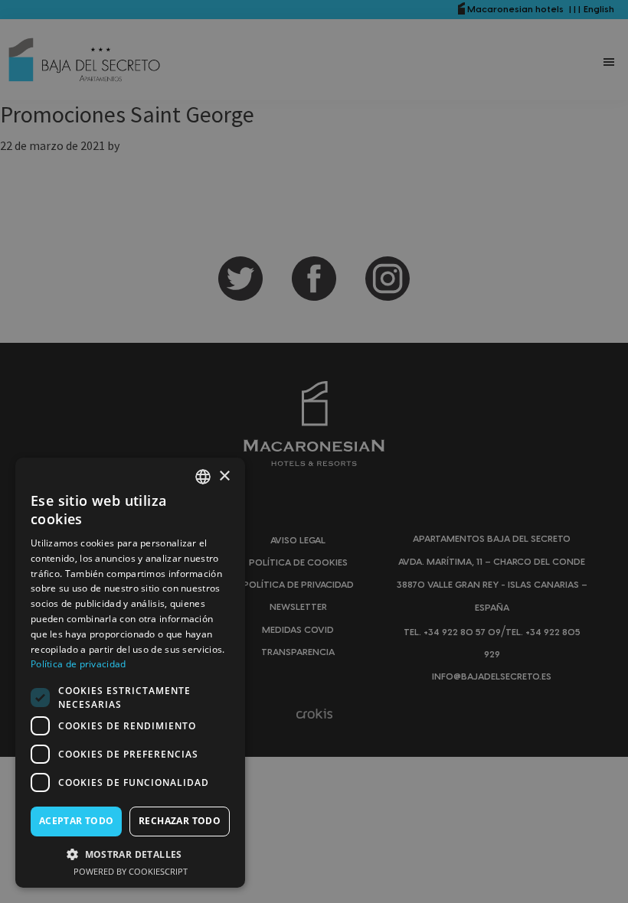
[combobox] (203, 476)
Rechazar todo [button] (180, 820)
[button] (130, 854)
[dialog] (130, 673)
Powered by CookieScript (131, 871)
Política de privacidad (78, 663)
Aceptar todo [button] (76, 820)
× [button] (224, 476)
